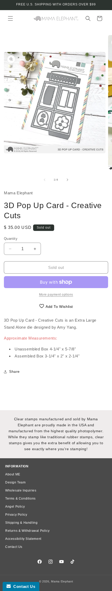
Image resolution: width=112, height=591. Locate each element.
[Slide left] (44, 179)
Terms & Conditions (20, 498)
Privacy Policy (16, 514)
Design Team (15, 482)
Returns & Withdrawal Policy (27, 531)
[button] (10, 18)
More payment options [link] (56, 294)
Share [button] (14, 371)
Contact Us (13, 547)
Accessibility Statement (23, 539)
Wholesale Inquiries (20, 490)
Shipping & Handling (21, 522)
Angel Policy (15, 506)
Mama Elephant (62, 581)
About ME (12, 474)
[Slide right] (67, 179)
